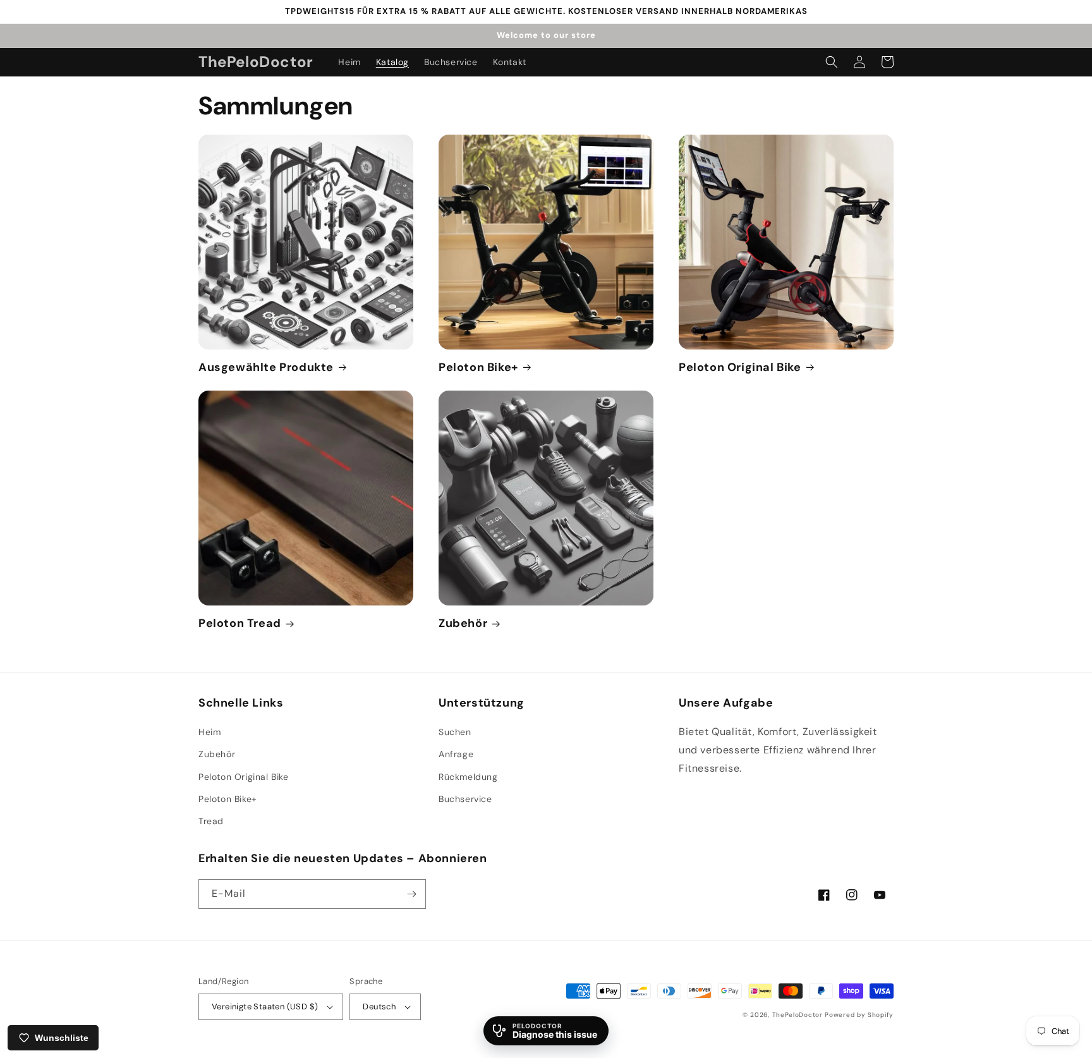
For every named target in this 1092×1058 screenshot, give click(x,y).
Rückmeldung (468, 776)
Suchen (455, 732)
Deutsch (379, 1006)
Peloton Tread (239, 623)
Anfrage (456, 754)
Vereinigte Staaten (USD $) (265, 1006)
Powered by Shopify (859, 1015)
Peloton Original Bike (740, 367)
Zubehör (463, 623)
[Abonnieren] (411, 894)
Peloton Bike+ (478, 367)
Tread (211, 821)
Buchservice (465, 799)
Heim (209, 732)
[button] (832, 62)
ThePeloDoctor (797, 1015)
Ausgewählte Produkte (266, 367)
